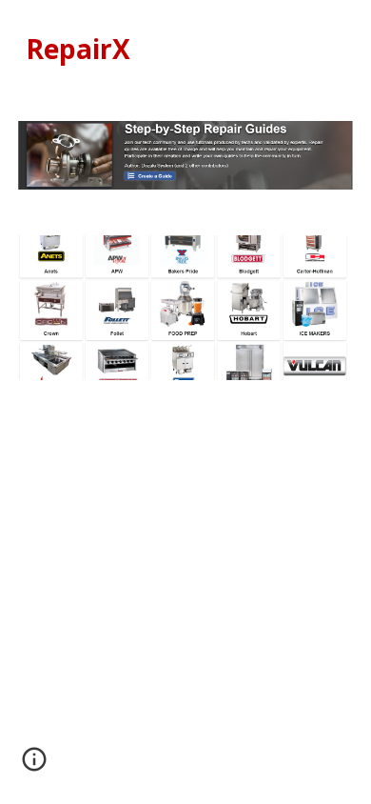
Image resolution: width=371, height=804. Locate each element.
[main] (185, 49)
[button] (34, 766)
